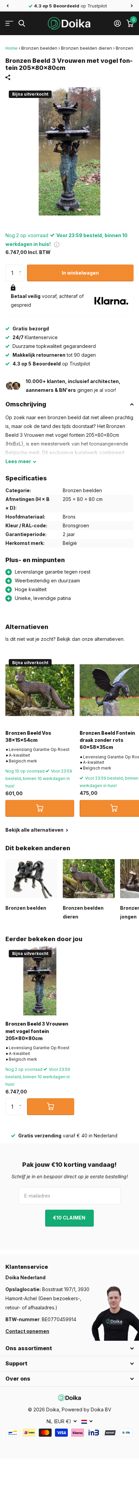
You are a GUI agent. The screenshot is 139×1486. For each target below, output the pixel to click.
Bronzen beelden (39, 48)
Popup (56, 244)
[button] (7, 6)
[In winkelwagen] (39, 808)
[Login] (117, 23)
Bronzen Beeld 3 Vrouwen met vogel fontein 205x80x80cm (36, 1031)
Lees (18, 461)
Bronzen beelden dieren (86, 48)
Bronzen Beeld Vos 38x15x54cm (28, 736)
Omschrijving (25, 404)
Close (69, 1348)
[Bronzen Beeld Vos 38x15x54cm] (39, 690)
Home (11, 48)
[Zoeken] (22, 23)
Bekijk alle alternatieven (34, 830)
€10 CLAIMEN (69, 1217)
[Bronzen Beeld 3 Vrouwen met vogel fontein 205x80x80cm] (39, 981)
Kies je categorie (9, 23)
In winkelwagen (80, 273)
